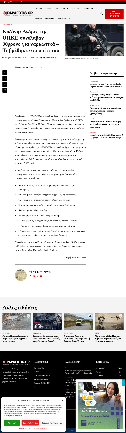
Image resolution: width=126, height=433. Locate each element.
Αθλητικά (93, 132)
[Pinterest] (4, 84)
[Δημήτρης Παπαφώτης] (21, 275)
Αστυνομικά (7, 24)
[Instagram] (34, 276)
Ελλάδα (92, 119)
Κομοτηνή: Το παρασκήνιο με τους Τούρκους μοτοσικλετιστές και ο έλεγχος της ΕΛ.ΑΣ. (106, 97)
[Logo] (17, 13)
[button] (62, 400)
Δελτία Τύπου (94, 105)
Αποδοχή (12, 423)
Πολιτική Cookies (25, 428)
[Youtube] (41, 276)
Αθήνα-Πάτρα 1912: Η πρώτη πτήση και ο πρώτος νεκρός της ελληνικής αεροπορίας (105, 124)
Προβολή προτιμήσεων (51, 423)
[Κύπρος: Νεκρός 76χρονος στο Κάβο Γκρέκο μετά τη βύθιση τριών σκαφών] (16, 321)
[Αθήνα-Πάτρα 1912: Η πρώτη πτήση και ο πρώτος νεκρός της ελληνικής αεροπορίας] (109, 321)
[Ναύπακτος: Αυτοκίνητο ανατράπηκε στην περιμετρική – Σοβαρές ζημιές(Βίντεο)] (78, 321)
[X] (4, 78)
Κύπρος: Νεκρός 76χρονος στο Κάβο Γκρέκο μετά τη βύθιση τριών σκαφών (106, 85)
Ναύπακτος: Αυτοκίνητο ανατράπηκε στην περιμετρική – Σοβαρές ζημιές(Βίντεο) (105, 111)
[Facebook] (4, 72)
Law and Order (79, 257)
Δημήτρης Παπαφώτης (47, 57)
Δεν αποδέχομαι (30, 423)
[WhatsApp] (4, 90)
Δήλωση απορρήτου (40, 428)
